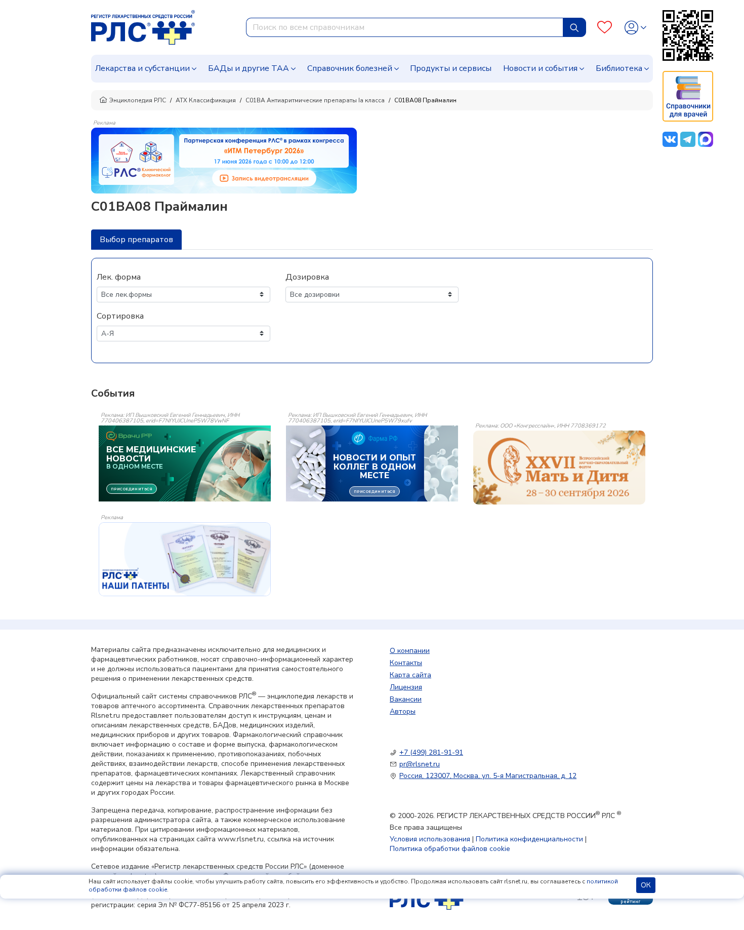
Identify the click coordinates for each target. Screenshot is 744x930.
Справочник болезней (349, 68)
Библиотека (619, 68)
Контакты (406, 663)
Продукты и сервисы (450, 68)
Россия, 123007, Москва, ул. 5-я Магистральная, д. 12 (487, 776)
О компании (410, 650)
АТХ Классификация (206, 100)
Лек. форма (119, 277)
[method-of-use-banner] (224, 160)
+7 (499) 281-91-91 (431, 752)
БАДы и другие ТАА (248, 68)
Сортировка (120, 316)
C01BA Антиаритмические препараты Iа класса (315, 100)
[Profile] (635, 27)
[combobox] (404, 27)
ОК (646, 885)
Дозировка (307, 277)
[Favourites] (604, 27)
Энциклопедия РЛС (137, 100)
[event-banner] (559, 468)
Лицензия (406, 687)
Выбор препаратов (136, 239)
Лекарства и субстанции (142, 68)
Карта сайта (410, 675)
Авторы (403, 711)
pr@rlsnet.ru (419, 764)
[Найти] (574, 27)
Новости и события (540, 68)
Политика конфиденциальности (529, 839)
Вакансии (406, 699)
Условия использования (430, 839)
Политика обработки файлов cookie (450, 849)
